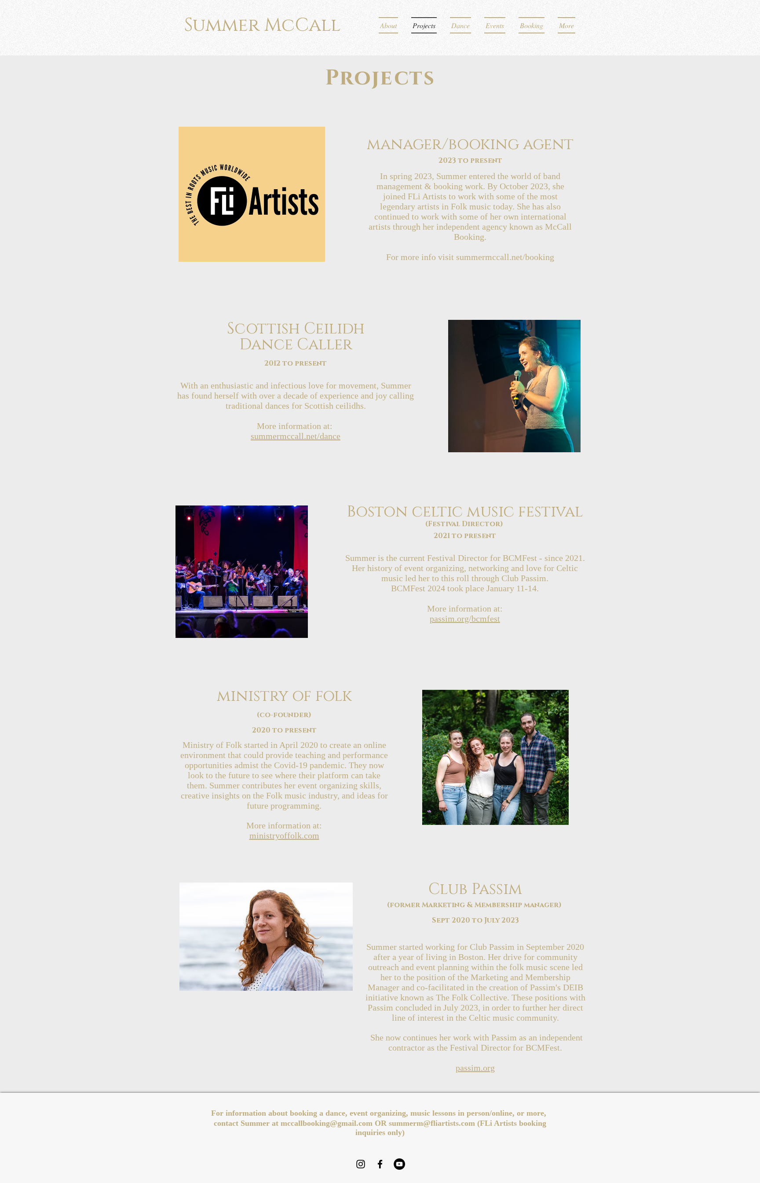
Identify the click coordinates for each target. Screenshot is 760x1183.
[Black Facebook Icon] (380, 1164)
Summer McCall (262, 25)
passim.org (475, 1068)
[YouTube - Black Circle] (399, 1164)
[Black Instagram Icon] (360, 1164)
